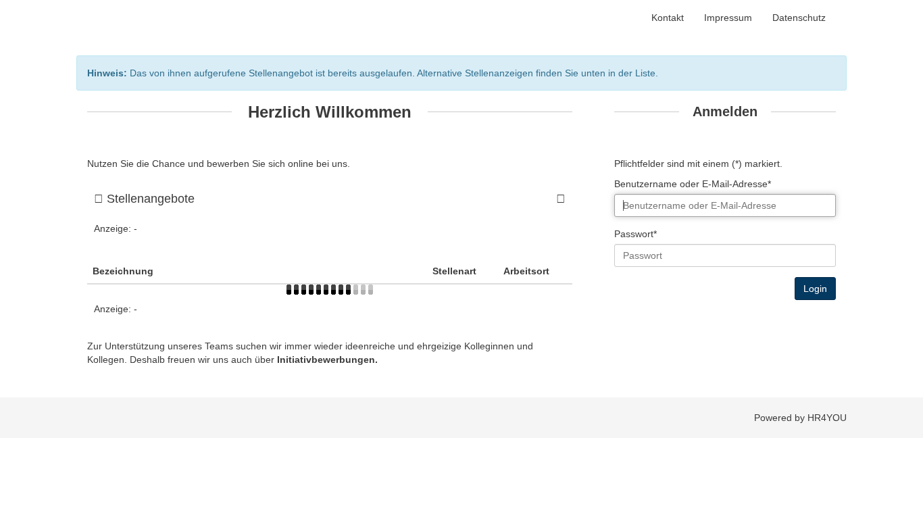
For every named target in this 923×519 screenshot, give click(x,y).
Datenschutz (799, 17)
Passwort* (635, 233)
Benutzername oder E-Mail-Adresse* (692, 183)
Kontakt (667, 17)
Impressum (728, 17)
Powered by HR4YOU (800, 417)
